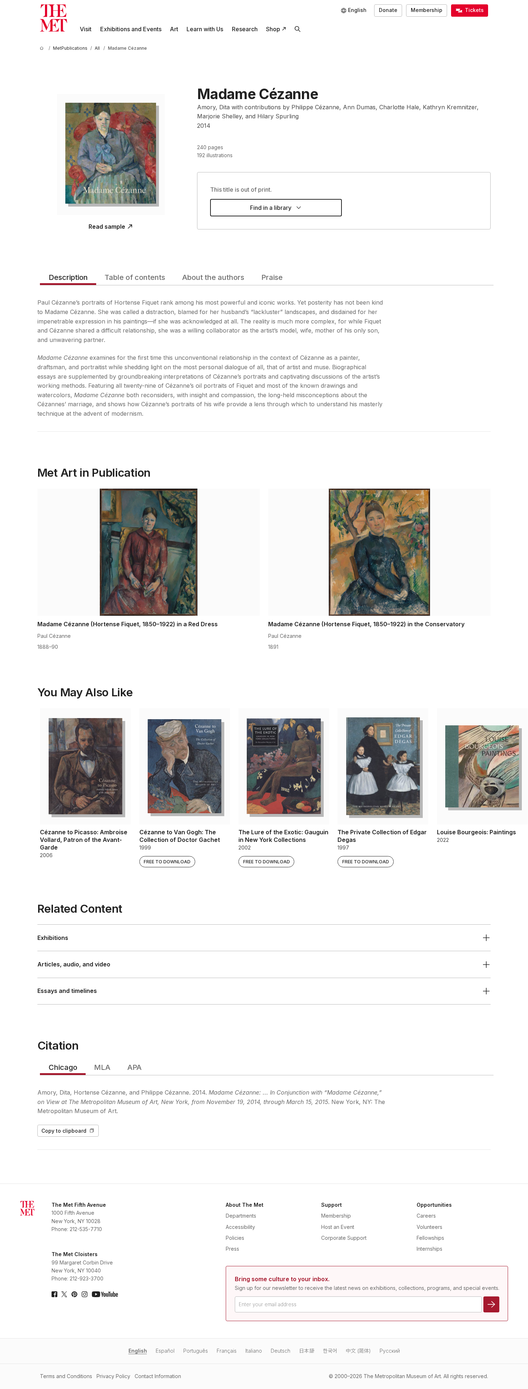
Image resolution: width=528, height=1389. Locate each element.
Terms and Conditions (66, 1376)
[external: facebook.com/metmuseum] (54, 1294)
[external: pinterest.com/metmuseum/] (74, 1294)
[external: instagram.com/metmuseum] (84, 1294)
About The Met (244, 1205)
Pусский (390, 1351)
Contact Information (158, 1376)
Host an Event (337, 1227)
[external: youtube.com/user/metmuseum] (105, 1294)
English (137, 1351)
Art (174, 29)
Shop (273, 29)
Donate (388, 10)
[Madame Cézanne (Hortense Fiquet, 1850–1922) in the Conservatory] (379, 552)
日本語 (306, 1351)
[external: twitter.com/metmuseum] (64, 1294)
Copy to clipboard (63, 1131)
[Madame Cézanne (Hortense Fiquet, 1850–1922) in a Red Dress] (148, 552)
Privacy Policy (113, 1376)
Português (195, 1351)
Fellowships (430, 1238)
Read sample (107, 226)
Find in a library (270, 207)
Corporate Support (344, 1238)
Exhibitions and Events (130, 29)
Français (227, 1351)
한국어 (330, 1351)
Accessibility (240, 1227)
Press (232, 1249)
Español (165, 1351)
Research (245, 29)
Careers (426, 1216)
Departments (241, 1216)
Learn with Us (205, 29)
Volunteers (429, 1227)
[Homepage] (53, 18)
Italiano (253, 1351)
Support (331, 1205)
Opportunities (434, 1205)
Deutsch (280, 1351)
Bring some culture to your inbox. (282, 1279)
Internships (429, 1249)
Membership (426, 10)
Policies (235, 1238)
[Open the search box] (297, 29)
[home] (43, 48)
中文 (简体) (358, 1351)
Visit (85, 29)
